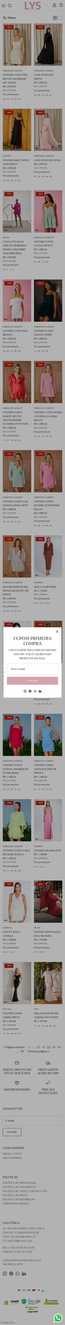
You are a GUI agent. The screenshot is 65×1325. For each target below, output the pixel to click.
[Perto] (57, 631)
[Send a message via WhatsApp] (58, 1318)
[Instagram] (25, 691)
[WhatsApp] (35, 691)
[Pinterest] (30, 691)
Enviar (32, 681)
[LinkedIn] (40, 691)
